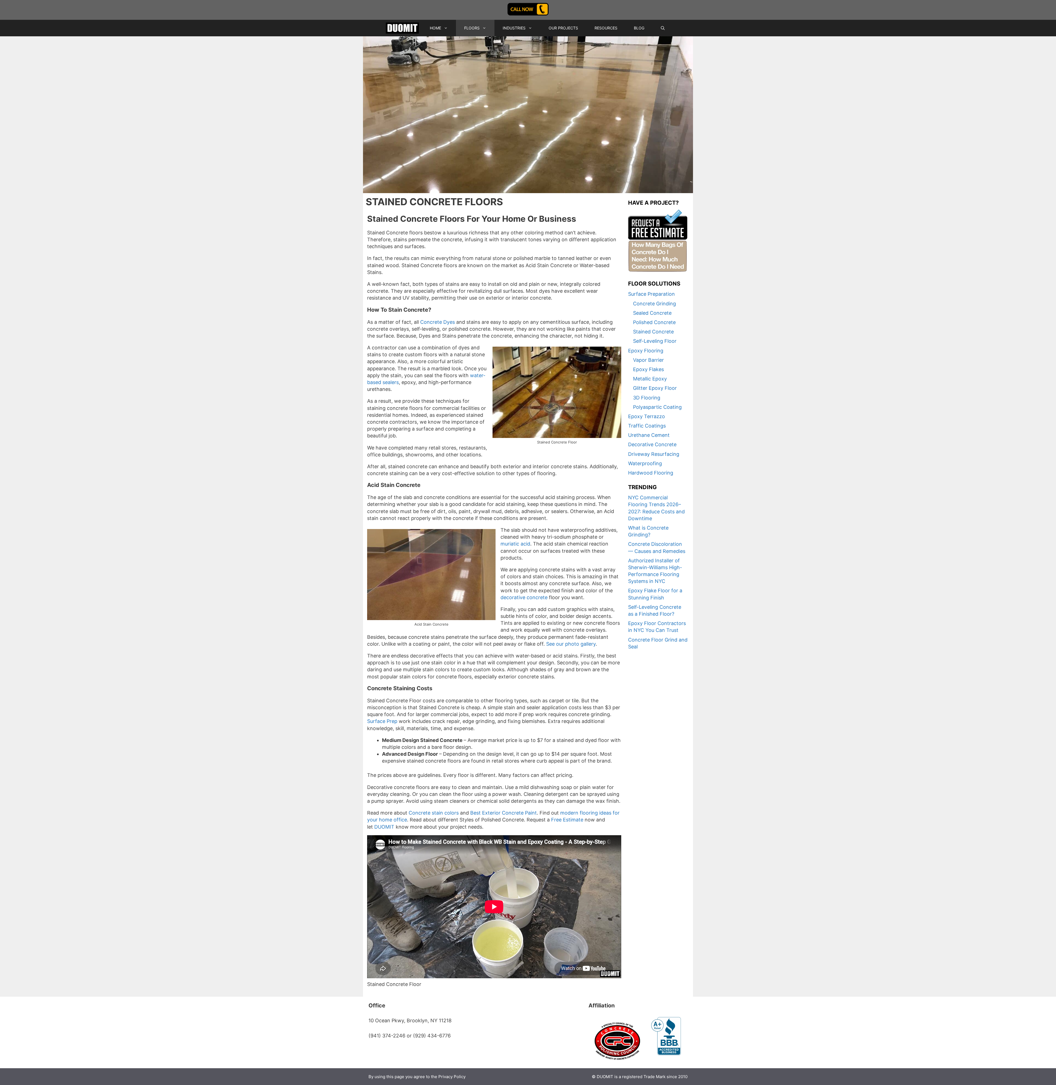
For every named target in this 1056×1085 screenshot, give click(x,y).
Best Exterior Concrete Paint (503, 813)
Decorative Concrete (652, 444)
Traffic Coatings (647, 426)
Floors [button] (472, 28)
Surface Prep (382, 721)
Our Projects (563, 28)
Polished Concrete (654, 322)
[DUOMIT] (402, 28)
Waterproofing (645, 463)
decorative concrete (524, 597)
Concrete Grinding (654, 303)
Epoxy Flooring (645, 351)
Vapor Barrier (648, 360)
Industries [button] (514, 28)
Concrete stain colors (434, 813)
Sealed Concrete (652, 313)
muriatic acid (515, 544)
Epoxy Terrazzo (646, 416)
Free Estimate (567, 820)
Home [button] (435, 28)
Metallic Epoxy (650, 379)
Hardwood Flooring (650, 473)
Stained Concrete (653, 332)
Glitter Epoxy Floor (655, 388)
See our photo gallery (571, 644)
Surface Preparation (651, 294)
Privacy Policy (452, 1076)
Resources (606, 28)
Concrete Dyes (437, 322)
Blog (639, 28)
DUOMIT (384, 827)
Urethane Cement (649, 435)
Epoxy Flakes (648, 369)
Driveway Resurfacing (653, 454)
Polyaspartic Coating (657, 407)
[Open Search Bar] (663, 28)
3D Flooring (646, 398)
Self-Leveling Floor (654, 341)
